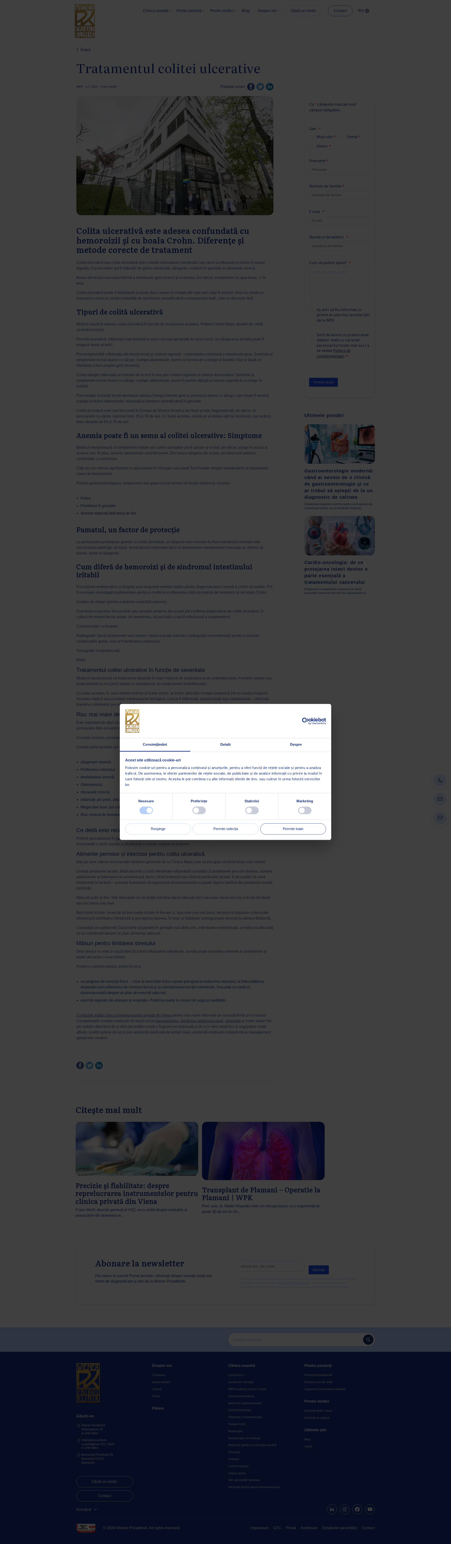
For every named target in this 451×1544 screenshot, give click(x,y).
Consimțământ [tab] (155, 744)
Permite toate (293, 829)
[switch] (199, 810)
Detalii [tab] (225, 744)
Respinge (158, 829)
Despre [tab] (296, 744)
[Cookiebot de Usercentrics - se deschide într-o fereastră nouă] (305, 721)
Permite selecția (225, 829)
